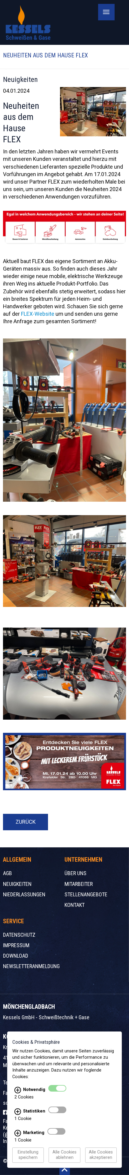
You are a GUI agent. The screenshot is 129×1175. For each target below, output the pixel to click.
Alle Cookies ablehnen (64, 1155)
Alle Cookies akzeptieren (101, 1155)
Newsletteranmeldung (31, 966)
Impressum (16, 945)
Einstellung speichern (28, 1155)
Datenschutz (19, 935)
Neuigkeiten (17, 884)
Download (15, 956)
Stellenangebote (85, 894)
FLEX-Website (37, 314)
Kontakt (74, 905)
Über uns (75, 873)
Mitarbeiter (78, 884)
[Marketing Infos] (17, 1133)
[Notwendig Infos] (17, 1090)
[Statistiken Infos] (17, 1111)
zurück (26, 822)
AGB (7, 873)
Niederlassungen (24, 894)
